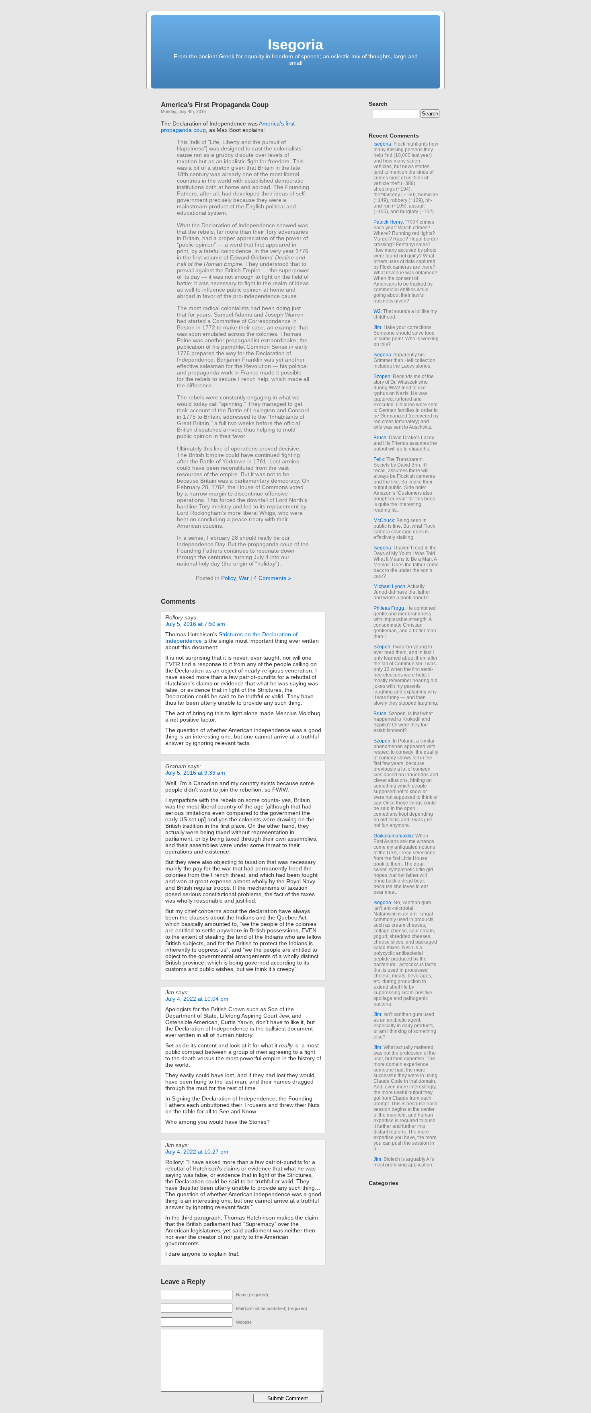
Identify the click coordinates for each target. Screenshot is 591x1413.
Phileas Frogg (388, 608)
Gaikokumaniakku (393, 836)
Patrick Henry (388, 222)
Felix (378, 459)
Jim (377, 327)
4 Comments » (272, 578)
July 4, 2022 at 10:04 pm (196, 998)
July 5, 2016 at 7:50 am (195, 624)
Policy (228, 578)
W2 (377, 311)
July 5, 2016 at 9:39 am (195, 772)
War (244, 578)
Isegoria (295, 44)
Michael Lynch (389, 586)
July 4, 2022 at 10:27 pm (196, 1151)
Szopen (381, 376)
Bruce (379, 437)
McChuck (383, 520)
